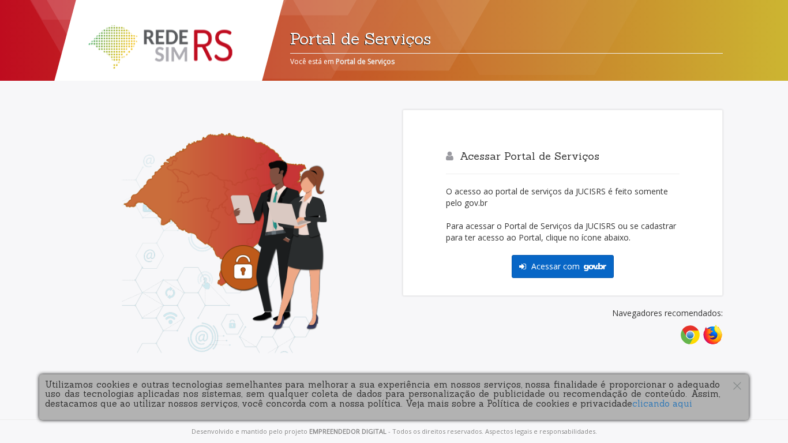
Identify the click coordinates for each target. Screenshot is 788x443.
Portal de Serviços (365, 61)
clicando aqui (662, 403)
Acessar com (555, 266)
